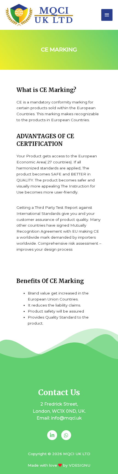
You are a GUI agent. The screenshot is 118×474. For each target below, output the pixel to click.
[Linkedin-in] (52, 435)
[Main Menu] (107, 15)
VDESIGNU (79, 465)
